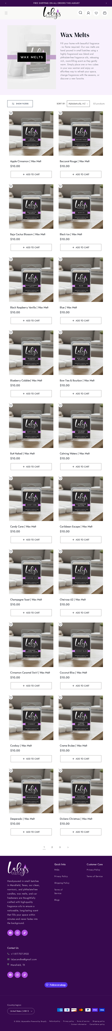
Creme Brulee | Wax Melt (73, 745)
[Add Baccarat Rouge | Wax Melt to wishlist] (60, 113)
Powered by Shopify (39, 1021)
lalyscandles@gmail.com (24, 959)
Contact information (79, 1024)
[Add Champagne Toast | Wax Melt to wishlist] (11, 551)
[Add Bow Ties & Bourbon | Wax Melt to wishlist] (60, 332)
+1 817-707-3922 (20, 953)
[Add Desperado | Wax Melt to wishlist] (11, 770)
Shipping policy (99, 1021)
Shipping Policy (61, 882)
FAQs (56, 869)
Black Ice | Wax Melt (71, 234)
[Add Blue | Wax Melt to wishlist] (60, 259)
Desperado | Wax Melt (22, 819)
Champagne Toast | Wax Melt (26, 599)
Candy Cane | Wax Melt (23, 526)
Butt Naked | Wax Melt (22, 453)
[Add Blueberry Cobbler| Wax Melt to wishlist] (11, 332)
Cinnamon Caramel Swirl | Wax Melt (30, 672)
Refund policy (54, 1021)
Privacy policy (68, 1021)
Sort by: (61, 103)
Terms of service (83, 1021)
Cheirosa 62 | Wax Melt (73, 599)
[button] (6, 13)
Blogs (57, 899)
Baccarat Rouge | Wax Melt (74, 161)
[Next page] (68, 847)
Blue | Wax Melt (68, 307)
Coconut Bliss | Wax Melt (73, 672)
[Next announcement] (106, 3)
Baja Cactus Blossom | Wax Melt (27, 234)
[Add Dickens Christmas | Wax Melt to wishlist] (60, 770)
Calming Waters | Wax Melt (75, 453)
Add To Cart (33, 174)
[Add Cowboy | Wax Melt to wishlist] (11, 697)
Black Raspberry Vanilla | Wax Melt (29, 307)
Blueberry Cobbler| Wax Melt (26, 380)
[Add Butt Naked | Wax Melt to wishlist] (11, 405)
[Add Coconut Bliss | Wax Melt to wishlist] (60, 624)
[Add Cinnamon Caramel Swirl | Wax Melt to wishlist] (11, 624)
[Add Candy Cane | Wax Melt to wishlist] (11, 478)
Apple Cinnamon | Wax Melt (25, 161)
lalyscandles (25, 1021)
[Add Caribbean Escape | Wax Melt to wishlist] (60, 478)
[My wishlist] (96, 13)
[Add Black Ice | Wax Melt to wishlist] (60, 186)
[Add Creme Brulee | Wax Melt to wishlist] (60, 697)
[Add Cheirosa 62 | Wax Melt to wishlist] (60, 551)
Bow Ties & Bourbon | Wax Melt (77, 380)
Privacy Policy (61, 876)
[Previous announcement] (5, 3)
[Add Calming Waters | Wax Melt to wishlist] (60, 405)
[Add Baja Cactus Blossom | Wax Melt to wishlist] (11, 186)
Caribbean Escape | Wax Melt (76, 526)
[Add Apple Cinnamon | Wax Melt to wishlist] (11, 113)
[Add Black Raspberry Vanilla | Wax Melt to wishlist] (11, 259)
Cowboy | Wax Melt (21, 745)
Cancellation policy (97, 1024)
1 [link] (44, 847)
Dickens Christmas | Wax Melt (76, 819)
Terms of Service (58, 891)
